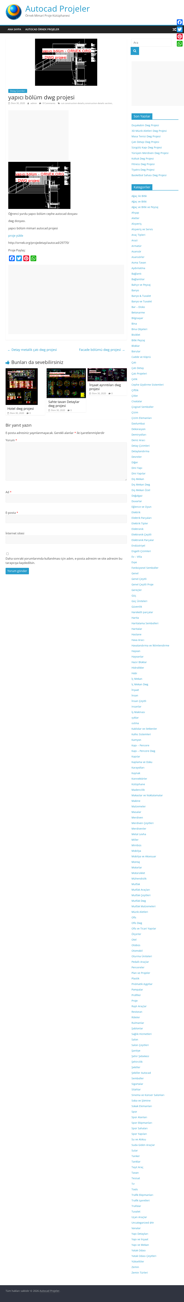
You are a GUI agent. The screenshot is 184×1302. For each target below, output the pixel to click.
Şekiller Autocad (141, 1072)
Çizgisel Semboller (143, 407)
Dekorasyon (139, 429)
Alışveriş (137, 223)
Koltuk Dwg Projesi (143, 158)
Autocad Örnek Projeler (42, 29)
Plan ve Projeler (141, 973)
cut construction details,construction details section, (86, 103)
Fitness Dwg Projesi (143, 164)
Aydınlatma (138, 268)
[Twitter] (179, 29)
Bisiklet (136, 334)
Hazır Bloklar (139, 662)
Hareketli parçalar (142, 612)
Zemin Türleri (140, 1272)
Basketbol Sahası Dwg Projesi (149, 175)
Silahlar (136, 1089)
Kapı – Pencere (140, 745)
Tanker (136, 1156)
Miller (135, 839)
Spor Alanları (139, 1117)
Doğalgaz (137, 495)
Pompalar (137, 989)
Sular (135, 1150)
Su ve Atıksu (139, 1139)
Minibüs (136, 845)
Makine (136, 801)
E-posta (12, 513)
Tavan (135, 1172)
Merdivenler (139, 828)
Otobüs (136, 945)
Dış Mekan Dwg (141, 484)
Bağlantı (136, 273)
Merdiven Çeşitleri (143, 823)
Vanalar (136, 1228)
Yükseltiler (138, 1261)
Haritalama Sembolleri (145, 623)
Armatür (137, 246)
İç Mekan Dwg (140, 684)
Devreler (137, 456)
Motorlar (137, 867)
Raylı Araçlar (139, 1006)
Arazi (135, 240)
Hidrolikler (138, 667)
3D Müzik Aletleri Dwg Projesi (149, 130)
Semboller (138, 1078)
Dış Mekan (138, 479)
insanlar (136, 706)
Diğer (135, 462)
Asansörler (138, 257)
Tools (135, 1189)
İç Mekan (137, 678)
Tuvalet (136, 1211)
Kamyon (136, 739)
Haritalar (137, 629)
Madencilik (138, 789)
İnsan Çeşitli (139, 701)
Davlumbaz (138, 423)
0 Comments (48, 103)
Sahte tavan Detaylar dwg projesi (63, 404)
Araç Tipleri (138, 234)
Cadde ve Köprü (141, 357)
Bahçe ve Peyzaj (141, 284)
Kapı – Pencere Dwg (143, 751)
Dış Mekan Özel (141, 490)
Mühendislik (139, 878)
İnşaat (135, 690)
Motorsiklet (138, 873)
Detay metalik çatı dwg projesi (32, 349)
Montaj (136, 862)
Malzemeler (139, 806)
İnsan (135, 695)
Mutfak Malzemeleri (144, 906)
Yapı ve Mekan (140, 1245)
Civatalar (137, 401)
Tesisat (136, 1178)
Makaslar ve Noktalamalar (147, 795)
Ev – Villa (137, 556)
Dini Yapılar (139, 473)
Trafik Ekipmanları (142, 1195)
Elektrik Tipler (140, 523)
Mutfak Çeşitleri (141, 895)
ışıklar (135, 717)
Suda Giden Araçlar (143, 1145)
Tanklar (136, 1161)
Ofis (134, 917)
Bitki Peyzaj (138, 340)
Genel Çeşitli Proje (142, 584)
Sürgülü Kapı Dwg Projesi (147, 147)
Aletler (135, 218)
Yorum (11, 440)
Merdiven (137, 817)
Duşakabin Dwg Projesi (145, 125)
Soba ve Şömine (141, 1100)
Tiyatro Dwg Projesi (143, 169)
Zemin (135, 1267)
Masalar (136, 812)
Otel (134, 939)
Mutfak (136, 884)
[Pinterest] (179, 36)
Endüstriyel (138, 545)
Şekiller (136, 1067)
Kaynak (136, 773)
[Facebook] (179, 22)
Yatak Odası (139, 1250)
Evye (134, 562)
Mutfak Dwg (139, 900)
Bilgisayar (137, 318)
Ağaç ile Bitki (139, 196)
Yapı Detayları (140, 1233)
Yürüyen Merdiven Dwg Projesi (150, 153)
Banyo (135, 290)
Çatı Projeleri (139, 373)
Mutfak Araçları (141, 889)
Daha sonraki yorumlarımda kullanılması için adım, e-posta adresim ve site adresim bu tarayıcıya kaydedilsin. (64, 561)
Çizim (135, 412)
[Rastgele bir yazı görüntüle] (174, 29)
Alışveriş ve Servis (142, 229)
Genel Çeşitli (139, 579)
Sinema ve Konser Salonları (148, 1095)
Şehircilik (137, 1061)
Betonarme (138, 312)
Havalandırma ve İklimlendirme (150, 645)
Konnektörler (139, 778)
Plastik (135, 978)
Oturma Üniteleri (142, 956)
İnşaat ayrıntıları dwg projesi (105, 387)
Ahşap (135, 212)
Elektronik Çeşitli (141, 534)
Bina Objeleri (139, 329)
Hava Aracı (138, 640)
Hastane (136, 634)
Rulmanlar (138, 1023)
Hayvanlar (138, 656)
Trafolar (136, 1206)
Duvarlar (137, 501)
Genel (135, 573)
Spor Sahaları (140, 1128)
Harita (135, 617)
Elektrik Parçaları (142, 518)
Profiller (136, 995)
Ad (9, 492)
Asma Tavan (139, 262)
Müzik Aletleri (140, 912)
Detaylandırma (140, 451)
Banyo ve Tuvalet (142, 301)
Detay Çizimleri (17, 90)
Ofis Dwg (137, 923)
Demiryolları (139, 434)
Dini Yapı (137, 468)
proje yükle (15, 236)
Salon (135, 1039)
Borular (136, 351)
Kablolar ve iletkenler (144, 728)
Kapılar (136, 756)
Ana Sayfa (14, 29)
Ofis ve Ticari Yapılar (144, 928)
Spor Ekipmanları (142, 1122)
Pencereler (138, 967)
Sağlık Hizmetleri (142, 1034)
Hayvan (136, 651)
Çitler (135, 395)
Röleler (136, 1017)
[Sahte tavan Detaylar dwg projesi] (66, 370)
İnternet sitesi (15, 533)
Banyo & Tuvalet (141, 296)
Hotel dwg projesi (20, 408)
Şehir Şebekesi (140, 1056)
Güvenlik (137, 606)
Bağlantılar (138, 279)
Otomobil (137, 950)
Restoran (137, 1011)
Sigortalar (137, 1084)
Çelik (134, 379)
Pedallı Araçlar (140, 961)
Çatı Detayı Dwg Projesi (145, 142)
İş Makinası (138, 712)
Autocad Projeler (57, 8)
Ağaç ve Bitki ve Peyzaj (145, 207)
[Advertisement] (38, 135)
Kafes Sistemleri (141, 734)
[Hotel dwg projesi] (22, 370)
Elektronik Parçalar (143, 540)
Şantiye (136, 1050)
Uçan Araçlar (139, 1217)
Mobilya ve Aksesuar (144, 856)
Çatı (134, 362)
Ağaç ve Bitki (139, 201)
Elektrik (136, 512)
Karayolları (138, 767)
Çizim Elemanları (142, 418)
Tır (133, 1183)
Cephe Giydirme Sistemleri (148, 384)
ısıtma (135, 723)
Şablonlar (137, 1028)
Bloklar (136, 345)
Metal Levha (139, 834)
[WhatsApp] (179, 43)
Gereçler (137, 590)
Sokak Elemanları (142, 1106)
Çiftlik (135, 390)
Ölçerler (136, 934)
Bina (134, 323)
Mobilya (136, 850)
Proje (135, 1000)
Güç (134, 595)
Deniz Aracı (138, 440)
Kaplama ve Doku (142, 762)
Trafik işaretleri (141, 1200)
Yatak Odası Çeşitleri (144, 1256)
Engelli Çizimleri (141, 551)
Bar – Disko (138, 307)
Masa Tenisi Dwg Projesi (146, 136)
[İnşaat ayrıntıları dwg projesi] (107, 370)
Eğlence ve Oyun (141, 506)
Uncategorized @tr (143, 1222)
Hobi (134, 673)
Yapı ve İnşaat (140, 1239)
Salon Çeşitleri (140, 1045)
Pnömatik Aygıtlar (142, 984)
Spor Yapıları (139, 1134)
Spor (134, 1111)
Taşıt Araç (137, 1167)
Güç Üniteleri (139, 601)
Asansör (136, 251)
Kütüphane (138, 784)
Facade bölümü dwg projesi (102, 349)
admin (34, 103)
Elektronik (137, 529)
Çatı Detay (138, 368)
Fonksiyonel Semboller (145, 567)
